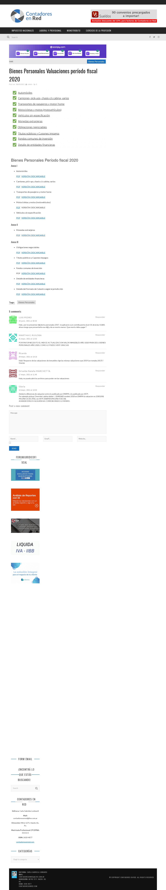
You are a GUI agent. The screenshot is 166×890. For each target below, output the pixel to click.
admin (30, 84)
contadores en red (128, 877)
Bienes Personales (96, 61)
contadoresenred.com (25, 842)
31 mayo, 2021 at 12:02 (28, 339)
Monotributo (73, 30)
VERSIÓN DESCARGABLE (33, 176)
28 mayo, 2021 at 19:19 (28, 357)
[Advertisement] (25, 629)
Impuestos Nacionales (23, 30)
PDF (18, 176)
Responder (100, 317)
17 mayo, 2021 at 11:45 (28, 374)
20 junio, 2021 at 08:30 (28, 321)
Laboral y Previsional (50, 30)
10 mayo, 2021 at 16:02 (28, 390)
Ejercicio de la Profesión (98, 30)
